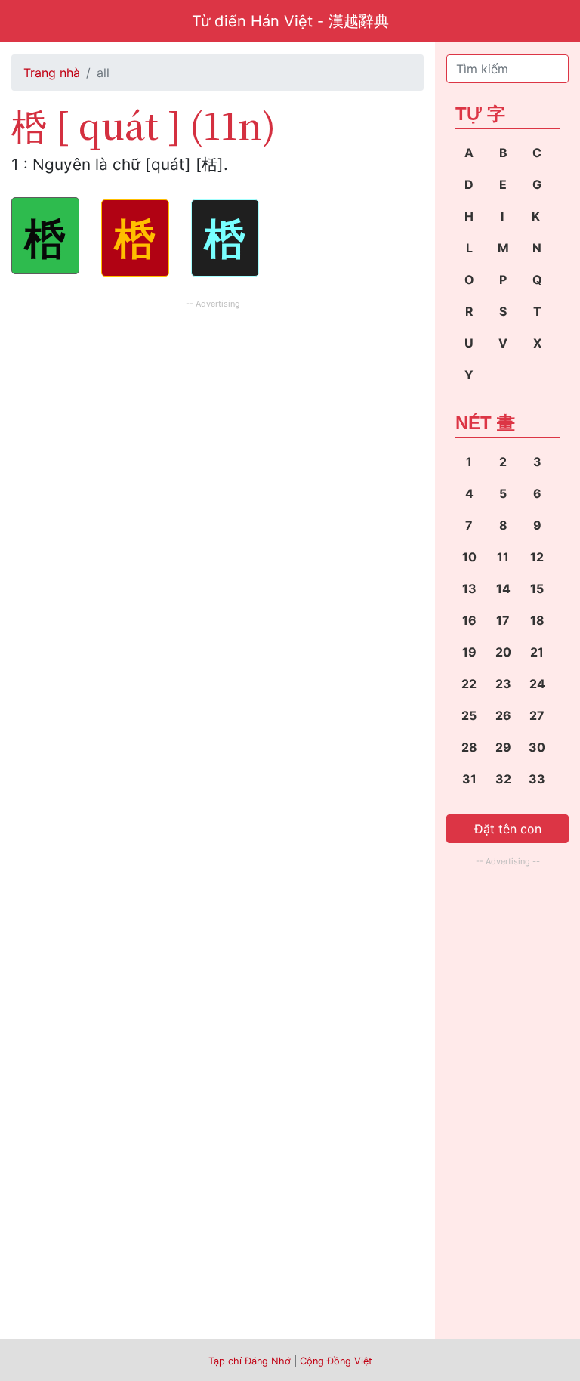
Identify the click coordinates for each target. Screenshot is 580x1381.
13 (469, 588)
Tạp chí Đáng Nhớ (249, 1361)
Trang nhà (51, 72)
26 (503, 715)
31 (469, 778)
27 (537, 715)
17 (503, 620)
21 (537, 652)
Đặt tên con (507, 828)
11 (503, 556)
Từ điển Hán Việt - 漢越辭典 (290, 21)
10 (469, 556)
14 (503, 588)
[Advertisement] (217, 418)
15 (537, 588)
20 (503, 652)
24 (537, 683)
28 (469, 747)
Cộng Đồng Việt (336, 1361)
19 (469, 652)
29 (503, 747)
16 (469, 620)
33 (537, 778)
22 (469, 683)
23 (503, 683)
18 (537, 620)
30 (537, 747)
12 (537, 556)
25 (469, 715)
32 (503, 778)
